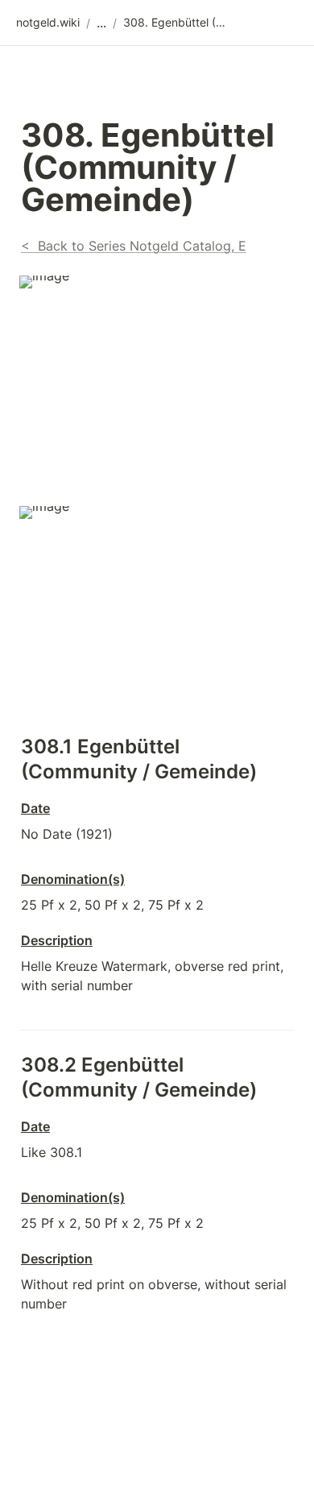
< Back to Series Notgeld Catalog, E (133, 246)
